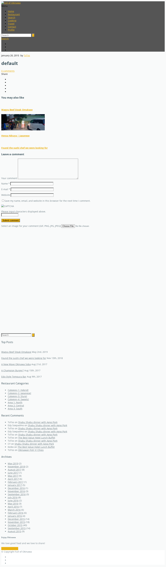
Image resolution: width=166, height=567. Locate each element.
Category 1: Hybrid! (18, 390)
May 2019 (13, 463)
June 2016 (13, 500)
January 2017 (15, 485)
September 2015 (17, 528)
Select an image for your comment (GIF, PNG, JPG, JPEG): (31, 225)
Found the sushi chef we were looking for (24, 147)
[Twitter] (86, 47)
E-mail (5, 189)
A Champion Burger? (12, 370)
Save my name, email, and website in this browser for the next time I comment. (47, 200)
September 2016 (17, 494)
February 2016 (15, 512)
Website (5, 194)
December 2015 (16, 519)
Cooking (12, 20)
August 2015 (14, 531)
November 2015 (16, 522)
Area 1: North (15, 402)
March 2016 (14, 509)
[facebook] (86, 43)
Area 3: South (15, 408)
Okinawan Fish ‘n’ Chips (31, 450)
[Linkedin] (86, 50)
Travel (11, 23)
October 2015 (15, 525)
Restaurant (14, 14)
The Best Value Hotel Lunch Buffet (36, 437)
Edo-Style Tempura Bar (13, 376)
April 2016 (13, 506)
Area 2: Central (16, 405)
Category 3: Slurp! (17, 396)
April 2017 (13, 478)
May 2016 (13, 503)
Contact (12, 26)
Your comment (9, 178)
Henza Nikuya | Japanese (15, 135)
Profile (11, 29)
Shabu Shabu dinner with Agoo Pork (37, 422)
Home (11, 11)
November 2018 (16, 466)
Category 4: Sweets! (18, 399)
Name (5, 183)
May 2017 (13, 475)
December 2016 (16, 488)
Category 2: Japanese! (19, 393)
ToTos (27, 55)
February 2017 (15, 482)
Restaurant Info (9, 548)
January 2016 (15, 515)
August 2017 (14, 469)
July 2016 (13, 497)
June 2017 (13, 472)
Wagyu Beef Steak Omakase (17, 109)
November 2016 (16, 491)
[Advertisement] (83, 278)
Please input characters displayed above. (23, 211)
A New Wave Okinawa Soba (16, 364)
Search (11, 17)
